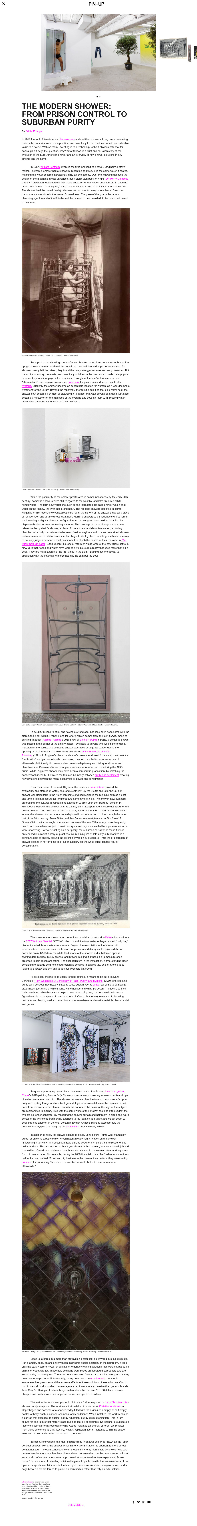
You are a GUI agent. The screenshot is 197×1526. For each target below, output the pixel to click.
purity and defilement (107, 775)
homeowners (67, 139)
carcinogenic (98, 1378)
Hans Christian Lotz (116, 1402)
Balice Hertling (88, 739)
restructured (98, 787)
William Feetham (50, 167)
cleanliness (72, 1126)
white (96, 984)
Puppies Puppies (51, 739)
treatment (73, 382)
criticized (27, 1162)
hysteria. (27, 385)
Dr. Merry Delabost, (117, 178)
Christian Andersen (110, 1406)
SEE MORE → (76, 1505)
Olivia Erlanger (34, 131)
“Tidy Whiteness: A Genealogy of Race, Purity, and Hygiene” (68, 980)
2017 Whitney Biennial (39, 941)
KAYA (108, 937)
